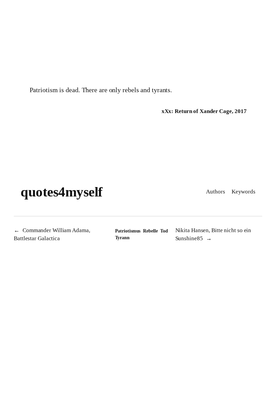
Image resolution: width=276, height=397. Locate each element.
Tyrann (122, 237)
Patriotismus (128, 230)
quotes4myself (62, 192)
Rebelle (150, 230)
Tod (164, 230)
